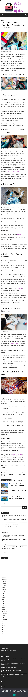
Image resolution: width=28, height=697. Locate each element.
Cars (3, 571)
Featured (4, 583)
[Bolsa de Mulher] (14, 7)
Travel (6, 18)
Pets (3, 617)
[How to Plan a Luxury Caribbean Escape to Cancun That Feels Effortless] (4, 485)
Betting (3, 563)
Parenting (4, 613)
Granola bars (6, 406)
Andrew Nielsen (5, 29)
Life (3, 603)
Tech (3, 629)
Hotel (24, 465)
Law (3, 601)
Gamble (4, 587)
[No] (26, 692)
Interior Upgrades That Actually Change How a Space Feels (13, 527)
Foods (20, 465)
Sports (3, 625)
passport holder (14, 343)
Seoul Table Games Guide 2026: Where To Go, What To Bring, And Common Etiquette (14, 547)
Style (3, 627)
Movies (3, 607)
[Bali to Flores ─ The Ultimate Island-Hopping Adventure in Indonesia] (4, 498)
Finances (4, 585)
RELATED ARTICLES (6, 480)
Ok (14, 695)
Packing (3, 467)
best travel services (17, 454)
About (2, 684)
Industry (4, 597)
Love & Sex (4, 605)
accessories (7, 465)
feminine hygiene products (12, 171)
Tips (3, 633)
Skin (3, 623)
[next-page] (4, 503)
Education (4, 579)
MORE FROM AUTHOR (17, 480)
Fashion (4, 581)
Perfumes (4, 615)
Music (3, 609)
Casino (3, 573)
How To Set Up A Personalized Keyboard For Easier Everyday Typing (13, 532)
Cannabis (4, 569)
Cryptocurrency (5, 575)
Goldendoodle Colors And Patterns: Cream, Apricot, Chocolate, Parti (13, 536)
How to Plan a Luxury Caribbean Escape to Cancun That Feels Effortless (17, 485)
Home (2, 18)
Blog (3, 565)
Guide (3, 591)
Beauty (3, 561)
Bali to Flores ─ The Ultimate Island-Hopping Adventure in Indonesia (16, 498)
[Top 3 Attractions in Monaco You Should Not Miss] (4, 492)
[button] (2, 15)
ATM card (19, 288)
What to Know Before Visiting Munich (10, 524)
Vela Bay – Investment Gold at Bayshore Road (12, 544)
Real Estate (4, 619)
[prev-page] (2, 503)
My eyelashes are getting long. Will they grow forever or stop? (7, 474)
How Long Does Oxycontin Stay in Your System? (21, 473)
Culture (4, 577)
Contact (3, 686)
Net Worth (4, 611)
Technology (4, 631)
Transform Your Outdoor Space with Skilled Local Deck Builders (14, 540)
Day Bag (16, 465)
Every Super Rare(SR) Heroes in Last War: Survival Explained (13, 551)
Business (4, 567)
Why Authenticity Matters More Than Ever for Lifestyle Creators (14, 516)
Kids (3, 599)
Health (3, 593)
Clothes (12, 465)
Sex (3, 621)
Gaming (4, 589)
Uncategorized (5, 638)
